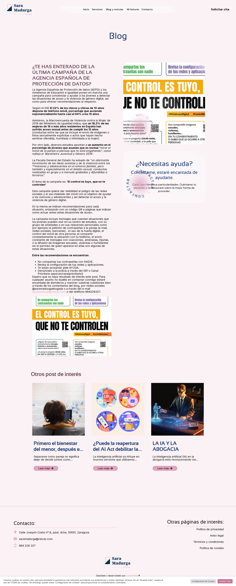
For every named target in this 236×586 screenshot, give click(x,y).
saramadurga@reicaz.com (49, 291)
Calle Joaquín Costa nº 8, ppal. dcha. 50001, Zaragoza (54, 532)
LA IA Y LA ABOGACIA (166, 446)
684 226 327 (27, 545)
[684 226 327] (15, 546)
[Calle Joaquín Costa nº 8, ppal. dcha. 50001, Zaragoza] (15, 532)
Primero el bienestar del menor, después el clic (57, 446)
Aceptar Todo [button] (225, 581)
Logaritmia (132, 575)
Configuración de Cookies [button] (203, 581)
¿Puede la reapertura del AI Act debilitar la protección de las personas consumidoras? (116, 446)
